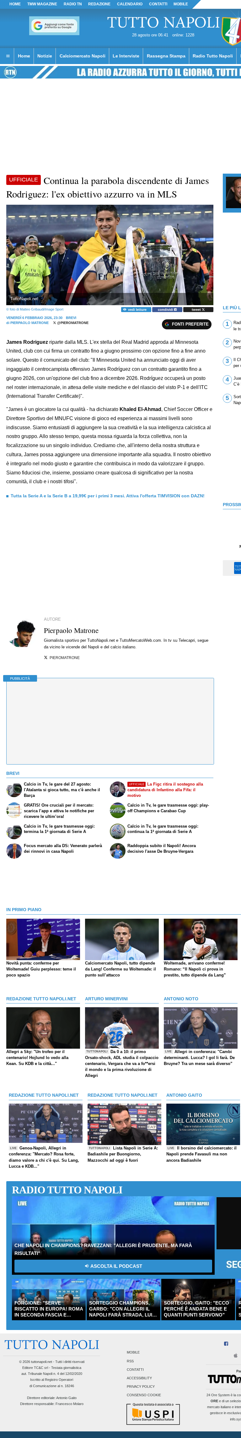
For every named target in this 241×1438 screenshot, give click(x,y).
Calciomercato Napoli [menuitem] (82, 55)
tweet (197, 309)
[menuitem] (8, 56)
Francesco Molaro (69, 1404)
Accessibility (139, 1378)
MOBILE (181, 4)
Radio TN (73, 4)
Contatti (135, 1369)
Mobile (133, 1352)
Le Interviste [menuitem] (126, 55)
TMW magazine (42, 4)
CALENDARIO (129, 4)
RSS (130, 1361)
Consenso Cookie (144, 1395)
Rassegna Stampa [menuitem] (166, 55)
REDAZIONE (99, 4)
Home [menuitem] (24, 55)
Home (15, 4)
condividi (166, 309)
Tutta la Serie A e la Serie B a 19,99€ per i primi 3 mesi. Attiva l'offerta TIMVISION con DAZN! (108, 495)
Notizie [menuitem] (44, 55)
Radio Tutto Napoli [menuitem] (213, 55)
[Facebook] (226, 1344)
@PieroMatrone (72, 323)
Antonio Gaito (66, 1398)
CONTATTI (158, 4)
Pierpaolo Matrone (29, 323)
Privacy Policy (141, 1387)
